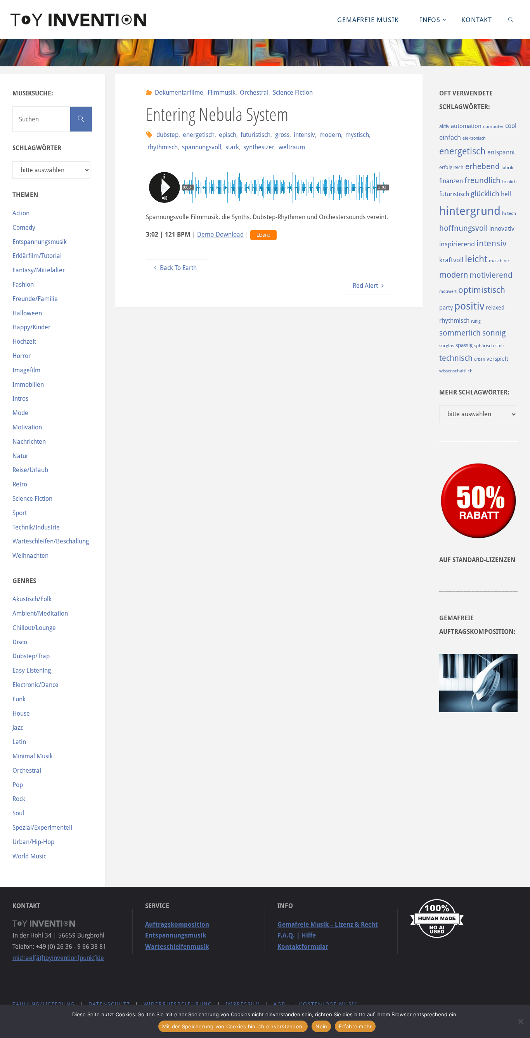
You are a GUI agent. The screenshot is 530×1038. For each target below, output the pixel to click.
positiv (469, 306)
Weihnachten (30, 555)
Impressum (243, 1004)
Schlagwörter (36, 148)
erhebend (482, 166)
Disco (19, 642)
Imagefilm (26, 370)
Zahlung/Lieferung (43, 1004)
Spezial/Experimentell (42, 827)
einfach (450, 137)
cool (510, 126)
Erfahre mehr (355, 1026)
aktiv (444, 126)
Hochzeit (24, 341)
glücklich (485, 193)
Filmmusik (222, 92)
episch (227, 134)
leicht (476, 259)
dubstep (167, 134)
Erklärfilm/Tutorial (37, 256)
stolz (499, 345)
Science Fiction (293, 92)
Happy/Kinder (31, 327)
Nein (321, 1026)
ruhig (476, 321)
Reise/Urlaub (30, 470)
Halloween (27, 313)
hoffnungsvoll (463, 228)
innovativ (501, 228)
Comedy (23, 227)
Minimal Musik (32, 756)
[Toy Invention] (78, 19)
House (21, 713)
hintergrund (470, 211)
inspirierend (457, 244)
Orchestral (254, 92)
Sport (19, 513)
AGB (280, 1004)
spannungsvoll (201, 147)
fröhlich (509, 181)
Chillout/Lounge (34, 627)
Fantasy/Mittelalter (38, 270)
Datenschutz (109, 1004)
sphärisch (484, 345)
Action (20, 213)
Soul (18, 813)
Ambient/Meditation (40, 613)
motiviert (448, 291)
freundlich (482, 180)
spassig (464, 345)
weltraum (292, 147)
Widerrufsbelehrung (178, 1004)
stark (232, 147)
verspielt (497, 359)
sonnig (494, 333)
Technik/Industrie (36, 527)
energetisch (199, 134)
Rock (18, 799)
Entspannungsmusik (39, 242)
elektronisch (473, 138)
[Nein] (520, 1021)
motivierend (491, 275)
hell (506, 194)
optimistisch (481, 290)
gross (282, 134)
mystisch (357, 134)
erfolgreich (451, 167)
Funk (19, 699)
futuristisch (255, 134)
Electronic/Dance (35, 685)
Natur (20, 456)
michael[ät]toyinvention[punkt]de (58, 958)
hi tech (509, 213)
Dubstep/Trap (31, 656)
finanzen (451, 181)
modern (330, 134)
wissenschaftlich (456, 371)
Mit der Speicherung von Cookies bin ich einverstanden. (233, 1026)
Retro (19, 484)
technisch (456, 358)
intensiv (304, 134)
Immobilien (28, 384)
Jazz (17, 727)
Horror (21, 356)
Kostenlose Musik (328, 1004)
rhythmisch (162, 147)
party (446, 307)
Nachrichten (29, 441)
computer (493, 126)
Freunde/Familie (35, 299)
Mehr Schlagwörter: (474, 392)
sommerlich (460, 333)
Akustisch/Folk (32, 599)
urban (479, 359)
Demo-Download (220, 234)
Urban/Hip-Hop (33, 842)
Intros (20, 398)
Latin (19, 742)
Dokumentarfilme (179, 92)
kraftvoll (451, 260)
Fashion (23, 284)
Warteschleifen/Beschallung (50, 541)
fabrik (507, 167)
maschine (499, 260)
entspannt (501, 152)
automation (466, 126)
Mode (20, 413)
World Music (29, 856)
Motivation (27, 427)
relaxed (495, 307)
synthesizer (258, 147)
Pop (17, 785)
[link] (510, 19)
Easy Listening (31, 670)
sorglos (446, 345)
